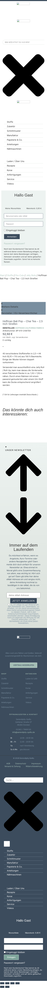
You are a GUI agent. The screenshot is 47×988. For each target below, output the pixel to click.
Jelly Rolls (31, 275)
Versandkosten (22, 337)
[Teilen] (12, 983)
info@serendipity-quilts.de (23, 732)
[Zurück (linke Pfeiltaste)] (2, 987)
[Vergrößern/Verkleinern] (2, 983)
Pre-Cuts (19, 275)
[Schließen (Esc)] (17, 983)
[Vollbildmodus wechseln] (7, 983)
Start (2, 275)
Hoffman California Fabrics (29, 328)
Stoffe (10, 275)
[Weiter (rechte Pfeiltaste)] (7, 987)
